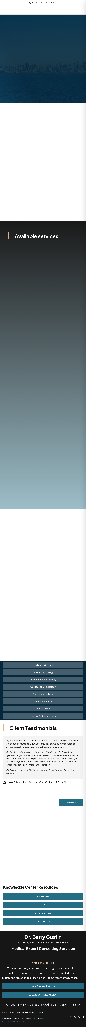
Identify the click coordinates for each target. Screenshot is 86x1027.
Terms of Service (15, 1021)
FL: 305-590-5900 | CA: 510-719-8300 (44, 2)
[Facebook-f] (71, 1017)
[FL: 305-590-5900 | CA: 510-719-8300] (30, 3)
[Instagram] (79, 1017)
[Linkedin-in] (83, 1017)
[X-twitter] (75, 1017)
